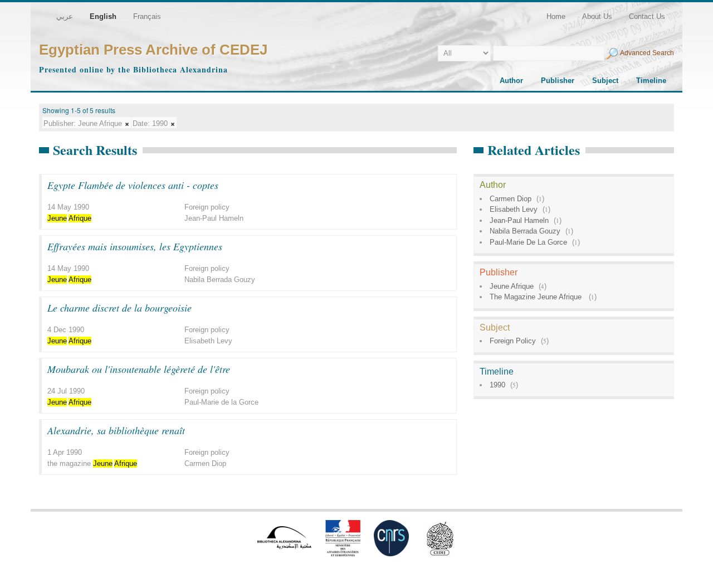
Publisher (557, 80)
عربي (64, 16)
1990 (497, 385)
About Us (597, 16)
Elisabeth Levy (514, 209)
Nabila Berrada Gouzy (525, 231)
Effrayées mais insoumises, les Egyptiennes (134, 246)
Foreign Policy (513, 341)
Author (511, 80)
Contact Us (647, 16)
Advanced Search (647, 53)
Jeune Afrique (512, 286)
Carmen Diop (510, 199)
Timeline (651, 80)
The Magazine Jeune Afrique (537, 297)
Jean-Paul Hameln (519, 220)
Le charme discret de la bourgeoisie (119, 307)
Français (147, 16)
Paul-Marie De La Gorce (528, 242)
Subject (605, 80)
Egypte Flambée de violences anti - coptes (132, 185)
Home (555, 16)
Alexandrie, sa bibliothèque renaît (116, 430)
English (103, 16)
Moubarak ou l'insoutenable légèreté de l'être (138, 369)
